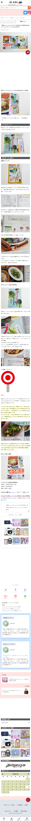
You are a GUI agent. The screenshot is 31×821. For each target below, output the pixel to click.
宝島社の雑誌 (24, 811)
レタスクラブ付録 (15, 607)
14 (24, 784)
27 (20, 789)
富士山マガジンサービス (9, 498)
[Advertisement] (15, 71)
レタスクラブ (6, 607)
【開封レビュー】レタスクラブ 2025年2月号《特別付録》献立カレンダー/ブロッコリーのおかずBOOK (17, 507)
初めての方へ (8, 811)
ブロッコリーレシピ (8, 610)
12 (16, 784)
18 (12, 786)
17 (8, 786)
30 (4, 792)
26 (16, 789)
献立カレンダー (15, 608)
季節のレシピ (18, 610)
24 (8, 789)
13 (20, 784)
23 (4, 789)
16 (4, 786)
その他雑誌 (19, 805)
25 (12, 789)
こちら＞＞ (13, 492)
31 (8, 792)
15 (28, 784)
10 (8, 784)
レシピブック (6, 608)
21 (24, 786)
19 (16, 786)
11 (12, 784)
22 (28, 786)
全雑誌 (26, 805)
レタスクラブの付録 (13, 602)
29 (28, 789)
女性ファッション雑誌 (9, 805)
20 (20, 786)
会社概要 (16, 811)
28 (24, 789)
